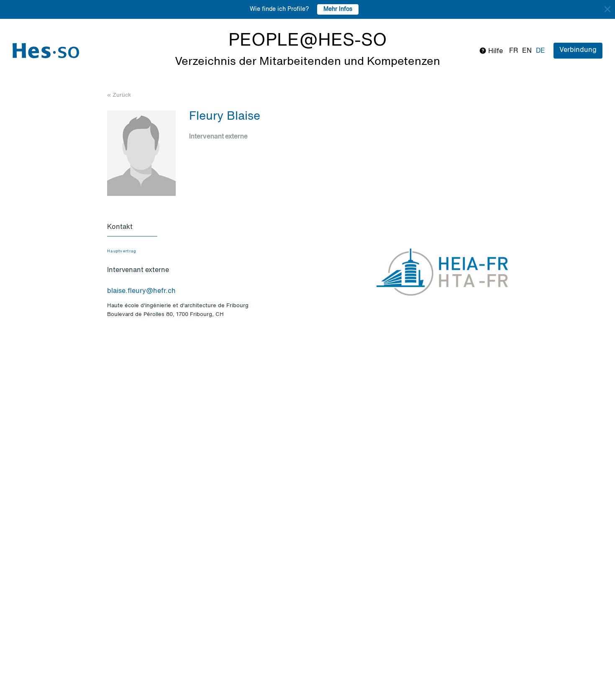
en (527, 51)
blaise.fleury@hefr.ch (141, 291)
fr (513, 51)
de (540, 51)
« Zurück (119, 95)
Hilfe (495, 51)
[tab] (132, 227)
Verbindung (578, 50)
